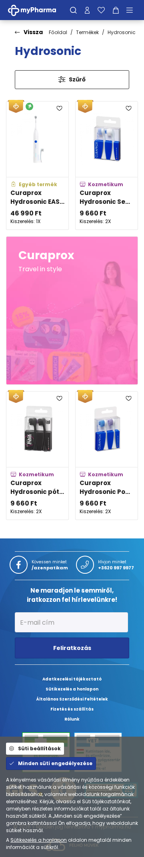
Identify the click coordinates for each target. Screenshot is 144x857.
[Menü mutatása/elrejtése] (132, 10)
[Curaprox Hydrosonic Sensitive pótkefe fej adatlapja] (106, 165)
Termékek (87, 32)
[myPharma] (38, 10)
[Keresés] (73, 10)
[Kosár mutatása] (116, 10)
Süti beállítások (39, 748)
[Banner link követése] (72, 310)
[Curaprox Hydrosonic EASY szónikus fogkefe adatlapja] (37, 165)
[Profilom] (87, 10)
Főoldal (58, 32)
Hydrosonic (122, 32)
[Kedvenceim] (101, 10)
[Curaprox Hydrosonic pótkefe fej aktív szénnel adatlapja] (37, 455)
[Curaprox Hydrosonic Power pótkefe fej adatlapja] (106, 455)
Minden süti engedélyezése (55, 763)
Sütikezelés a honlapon (38, 840)
